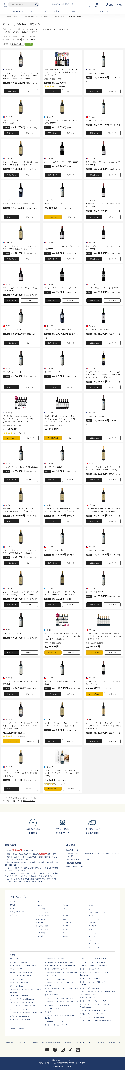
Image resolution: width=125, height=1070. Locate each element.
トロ (90, 929)
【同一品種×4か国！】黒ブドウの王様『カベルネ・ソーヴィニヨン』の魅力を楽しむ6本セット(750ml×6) (62, 72)
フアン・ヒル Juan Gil (52, 976)
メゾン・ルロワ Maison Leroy (90, 988)
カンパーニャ (66, 922)
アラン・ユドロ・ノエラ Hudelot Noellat (93, 959)
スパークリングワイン (17, 912)
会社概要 (68, 1042)
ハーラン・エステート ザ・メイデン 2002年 (61, 162)
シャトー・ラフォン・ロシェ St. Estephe (93, 1001)
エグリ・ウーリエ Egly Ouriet (19, 1016)
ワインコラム (89, 11)
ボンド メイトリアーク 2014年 (98, 329)
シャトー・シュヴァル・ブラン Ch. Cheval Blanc (61, 972)
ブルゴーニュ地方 (42, 912)
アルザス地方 (40, 933)
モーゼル (65, 940)
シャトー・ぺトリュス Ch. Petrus (91, 969)
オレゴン (92, 940)
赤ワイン (58, 17)
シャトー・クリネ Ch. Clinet (54, 1021)
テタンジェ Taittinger (17, 979)
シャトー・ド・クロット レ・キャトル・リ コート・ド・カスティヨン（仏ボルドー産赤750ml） (62, 773)
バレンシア (92, 922)
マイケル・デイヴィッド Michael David (93, 1014)
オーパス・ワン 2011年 (53, 467)
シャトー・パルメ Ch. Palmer (19, 1009)
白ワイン (13, 908)
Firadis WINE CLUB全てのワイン (42, 17)
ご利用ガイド (22, 1042)
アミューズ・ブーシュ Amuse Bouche (22, 1006)
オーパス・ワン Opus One (18, 962)
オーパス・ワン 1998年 (95, 550)
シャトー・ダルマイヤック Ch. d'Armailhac (59, 969)
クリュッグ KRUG (16, 969)
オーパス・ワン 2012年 (12, 633)
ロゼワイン (13, 915)
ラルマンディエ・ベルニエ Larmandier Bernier (95, 1021)
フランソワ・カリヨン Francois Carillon (93, 1010)
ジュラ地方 (39, 936)
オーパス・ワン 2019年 (53, 372)
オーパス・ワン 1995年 (53, 550)
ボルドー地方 (40, 909)
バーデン (65, 937)
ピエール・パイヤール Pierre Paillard (92, 1017)
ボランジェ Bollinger (16, 986)
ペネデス (92, 916)
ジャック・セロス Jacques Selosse (21, 1002)
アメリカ (92, 936)
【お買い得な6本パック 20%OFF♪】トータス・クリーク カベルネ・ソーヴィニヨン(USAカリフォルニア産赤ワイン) (61, 419)
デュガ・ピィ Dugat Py (87, 997)
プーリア (65, 926)
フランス (39, 905)
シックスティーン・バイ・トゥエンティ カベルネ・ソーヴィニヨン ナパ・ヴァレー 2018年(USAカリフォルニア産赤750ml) (20, 76)
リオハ (91, 909)
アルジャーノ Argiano (52, 1008)
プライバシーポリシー (83, 1042)
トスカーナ (66, 909)
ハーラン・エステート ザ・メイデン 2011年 (103, 288)
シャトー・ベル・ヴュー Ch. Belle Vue (58, 1025)
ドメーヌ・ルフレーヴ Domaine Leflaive (93, 965)
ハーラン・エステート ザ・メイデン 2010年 (61, 288)
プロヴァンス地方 (42, 929)
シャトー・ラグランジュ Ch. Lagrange (22, 999)
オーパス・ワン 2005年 (53, 204)
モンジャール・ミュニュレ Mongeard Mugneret (60, 965)
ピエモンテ (66, 912)
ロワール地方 (40, 919)
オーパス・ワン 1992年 (95, 73)
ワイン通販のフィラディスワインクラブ (15, 17)
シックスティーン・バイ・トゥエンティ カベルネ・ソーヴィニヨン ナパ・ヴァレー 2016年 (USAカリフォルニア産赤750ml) (103, 374)
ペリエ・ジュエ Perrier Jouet (19, 983)
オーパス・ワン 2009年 (95, 592)
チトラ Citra (49, 1012)
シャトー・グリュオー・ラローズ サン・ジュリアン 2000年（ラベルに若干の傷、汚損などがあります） (20, 773)
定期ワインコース (61, 11)
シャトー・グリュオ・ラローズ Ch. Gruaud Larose (61, 1002)
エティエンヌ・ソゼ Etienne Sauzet (57, 1005)
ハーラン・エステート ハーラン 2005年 (18, 204)
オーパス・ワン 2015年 (12, 372)
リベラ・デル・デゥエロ (97, 912)
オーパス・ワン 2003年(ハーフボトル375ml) (20, 467)
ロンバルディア (67, 919)
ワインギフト (45, 11)
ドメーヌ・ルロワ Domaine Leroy (56, 995)
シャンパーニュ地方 (42, 916)
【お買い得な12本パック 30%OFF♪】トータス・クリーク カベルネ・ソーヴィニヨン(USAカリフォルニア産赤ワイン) (20, 419)
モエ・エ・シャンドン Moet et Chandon (23, 965)
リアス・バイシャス (95, 919)
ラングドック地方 (42, 926)
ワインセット (31, 11)
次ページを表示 (29, 39)
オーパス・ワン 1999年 (95, 416)
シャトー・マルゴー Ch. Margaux (21, 976)
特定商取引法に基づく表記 (51, 1042)
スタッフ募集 (99, 1042)
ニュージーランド (95, 947)
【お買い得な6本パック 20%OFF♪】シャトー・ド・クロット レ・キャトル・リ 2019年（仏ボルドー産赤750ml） (103, 636)
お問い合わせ (8, 1042)
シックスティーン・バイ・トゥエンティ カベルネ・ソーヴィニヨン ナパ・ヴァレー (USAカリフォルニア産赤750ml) (20, 725)
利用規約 (35, 1042)
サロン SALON (15, 959)
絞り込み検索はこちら (21, 32)
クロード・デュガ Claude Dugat (55, 979)
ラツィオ (65, 916)
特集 (73, 11)
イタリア (65, 905)
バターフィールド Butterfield (19, 995)
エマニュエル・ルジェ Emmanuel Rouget (58, 962)
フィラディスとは (105, 11)
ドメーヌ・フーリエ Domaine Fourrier (92, 962)
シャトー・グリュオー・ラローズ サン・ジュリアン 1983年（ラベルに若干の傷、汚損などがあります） (103, 725)
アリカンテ (92, 926)
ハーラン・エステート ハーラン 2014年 (59, 329)
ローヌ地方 (39, 922)
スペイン (92, 905)
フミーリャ (92, 933)
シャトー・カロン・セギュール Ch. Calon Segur (26, 1013)
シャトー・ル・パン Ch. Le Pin (55, 959)
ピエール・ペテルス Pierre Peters (91, 978)
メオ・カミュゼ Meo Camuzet (20, 1019)
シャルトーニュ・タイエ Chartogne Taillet (59, 998)
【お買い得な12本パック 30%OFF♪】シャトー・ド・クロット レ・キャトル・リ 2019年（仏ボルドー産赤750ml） (62, 636)
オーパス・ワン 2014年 (12, 329)
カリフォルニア (94, 943)
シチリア (65, 929)
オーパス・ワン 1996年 (95, 120)
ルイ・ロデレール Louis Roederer (21, 972)
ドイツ (64, 933)
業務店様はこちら (115, 1042)
